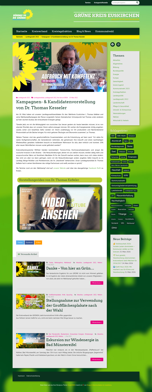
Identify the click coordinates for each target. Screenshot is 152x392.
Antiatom (132, 136)
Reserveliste (122, 209)
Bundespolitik (118, 71)
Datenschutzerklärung (33, 376)
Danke (51, 262)
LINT (112, 196)
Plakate (113, 209)
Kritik (63, 295)
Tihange (122, 214)
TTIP (131, 214)
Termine (87, 3)
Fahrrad (123, 157)
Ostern (136, 205)
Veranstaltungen (119, 113)
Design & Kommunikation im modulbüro (99, 385)
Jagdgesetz (126, 170)
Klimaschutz (116, 175)
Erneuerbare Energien (77, 334)
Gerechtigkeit (118, 81)
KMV (126, 175)
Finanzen (132, 156)
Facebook (29, 242)
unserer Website (59, 168)
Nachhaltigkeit (118, 200)
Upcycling (69, 295)
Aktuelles (79, 262)
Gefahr (131, 162)
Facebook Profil (95, 168)
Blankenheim (65, 334)
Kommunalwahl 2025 (121, 88)
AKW (113, 136)
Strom (113, 214)
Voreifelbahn (129, 219)
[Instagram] (118, 44)
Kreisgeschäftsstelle (101, 3)
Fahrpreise (114, 157)
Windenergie (89, 334)
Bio (131, 141)
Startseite (21, 31)
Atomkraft (116, 140)
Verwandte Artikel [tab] (29, 254)
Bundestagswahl (117, 146)
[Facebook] (112, 44)
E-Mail (38, 242)
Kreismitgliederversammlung (124, 185)
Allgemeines (118, 64)
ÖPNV (114, 227)
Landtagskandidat (38, 97)
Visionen (120, 219)
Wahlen (100, 262)
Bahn (126, 141)
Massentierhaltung (125, 195)
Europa (116, 78)
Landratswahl (116, 190)
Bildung (116, 67)
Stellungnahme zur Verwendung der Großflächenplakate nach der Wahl (74, 305)
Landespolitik (118, 95)
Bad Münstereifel (54, 334)
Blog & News (84, 31)
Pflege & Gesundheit (121, 106)
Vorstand (114, 223)
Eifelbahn (122, 152)
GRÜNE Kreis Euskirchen (106, 15)
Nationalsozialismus (117, 205)
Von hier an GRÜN (62, 97)
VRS (122, 223)
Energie (116, 74)
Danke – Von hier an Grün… (70, 268)
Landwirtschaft (118, 103)
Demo (129, 146)
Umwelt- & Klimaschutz (122, 110)
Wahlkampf (67, 262)
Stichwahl (131, 209)
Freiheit (124, 162)
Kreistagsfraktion (62, 31)
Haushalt (116, 169)
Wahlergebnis (59, 262)
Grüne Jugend (118, 85)
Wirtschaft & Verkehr (121, 120)
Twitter (20, 242)
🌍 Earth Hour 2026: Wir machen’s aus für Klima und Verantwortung (123, 269)
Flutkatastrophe (115, 162)
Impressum (21, 376)
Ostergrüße (128, 205)
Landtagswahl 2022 (32, 37)
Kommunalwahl (104, 31)
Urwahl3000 (71, 385)
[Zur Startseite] (23, 19)
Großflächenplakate (55, 295)
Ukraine (113, 219)
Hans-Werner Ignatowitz (119, 165)
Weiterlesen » (97, 283)
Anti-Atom (121, 135)
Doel (114, 151)
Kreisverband (39, 31)
